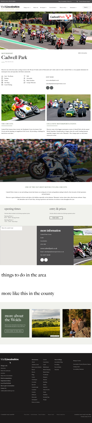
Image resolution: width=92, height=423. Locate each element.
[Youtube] (7, 362)
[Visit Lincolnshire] (10, 7)
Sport (88, 14)
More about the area (9, 61)
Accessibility (63, 1)
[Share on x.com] (11, 47)
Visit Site (55, 218)
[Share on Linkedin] (9, 47)
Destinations (73, 7)
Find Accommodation (6, 378)
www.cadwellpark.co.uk (52, 80)
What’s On (35, 7)
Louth (3, 62)
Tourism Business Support (84, 1)
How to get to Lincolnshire (7, 385)
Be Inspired (42, 7)
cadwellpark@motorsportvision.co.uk (56, 83)
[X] (77, 1)
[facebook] (47, 87)
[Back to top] (87, 348)
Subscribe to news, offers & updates (8, 1)
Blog (60, 1)
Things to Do (4, 365)
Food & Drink (52, 7)
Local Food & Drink (6, 383)
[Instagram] (75, 1)
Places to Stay (63, 7)
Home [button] (2, 14)
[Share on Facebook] (6, 47)
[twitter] (51, 87)
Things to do (26, 7)
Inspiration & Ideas (6, 380)
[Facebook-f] (73, 1)
